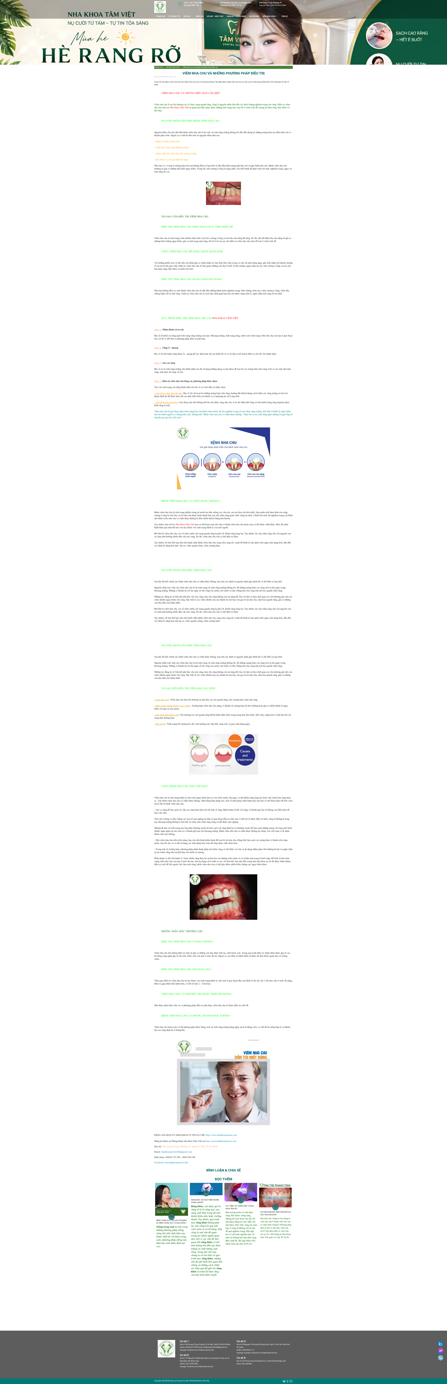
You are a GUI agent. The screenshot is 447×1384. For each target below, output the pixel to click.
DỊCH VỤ (187, 16)
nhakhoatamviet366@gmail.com (176, 1151)
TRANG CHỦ (160, 16)
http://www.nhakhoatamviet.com (221, 1135)
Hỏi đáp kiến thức (172, 67)
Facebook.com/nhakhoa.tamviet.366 (200, 1350)
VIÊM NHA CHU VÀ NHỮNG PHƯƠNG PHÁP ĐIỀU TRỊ (200, 67)
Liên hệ (285, 16)
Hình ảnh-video (269, 16)
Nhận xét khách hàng (236, 16)
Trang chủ (159, 67)
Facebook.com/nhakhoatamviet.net (200, 1366)
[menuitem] (159, 67)
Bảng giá (199, 16)
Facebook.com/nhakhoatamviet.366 (171, 1162)
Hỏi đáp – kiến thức (215, 16)
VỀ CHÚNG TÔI (174, 16)
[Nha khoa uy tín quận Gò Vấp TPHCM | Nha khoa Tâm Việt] (160, 7)
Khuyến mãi (254, 16)
